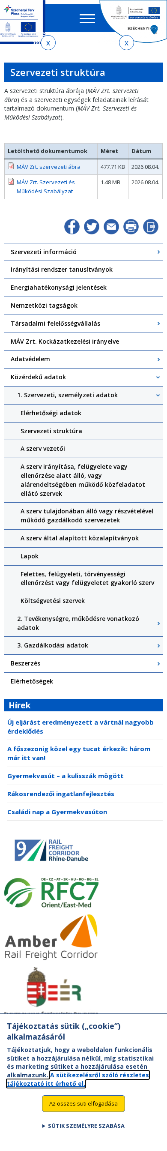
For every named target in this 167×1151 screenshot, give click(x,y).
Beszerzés (25, 663)
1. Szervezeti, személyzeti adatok (67, 395)
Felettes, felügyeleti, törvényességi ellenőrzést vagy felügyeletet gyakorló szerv (87, 578)
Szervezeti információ (44, 252)
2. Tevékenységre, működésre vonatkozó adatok (78, 623)
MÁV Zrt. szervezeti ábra (49, 167)
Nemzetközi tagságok (44, 305)
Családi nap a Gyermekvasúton (57, 811)
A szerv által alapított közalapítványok (80, 538)
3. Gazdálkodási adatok (52, 645)
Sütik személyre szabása (86, 1126)
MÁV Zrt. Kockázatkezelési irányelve (65, 341)
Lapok (30, 556)
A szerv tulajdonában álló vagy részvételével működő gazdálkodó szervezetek (87, 515)
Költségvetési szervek (53, 600)
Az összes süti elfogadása (83, 1103)
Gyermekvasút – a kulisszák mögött (65, 775)
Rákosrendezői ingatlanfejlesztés (60, 793)
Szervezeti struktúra (51, 431)
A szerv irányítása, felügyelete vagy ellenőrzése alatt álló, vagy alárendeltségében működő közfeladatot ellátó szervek (83, 479)
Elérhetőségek (32, 681)
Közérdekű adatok (38, 377)
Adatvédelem (30, 359)
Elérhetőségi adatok (51, 413)
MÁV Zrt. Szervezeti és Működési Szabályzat (46, 186)
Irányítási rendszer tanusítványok (62, 269)
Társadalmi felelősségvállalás (55, 323)
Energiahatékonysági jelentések (59, 287)
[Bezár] (48, 42)
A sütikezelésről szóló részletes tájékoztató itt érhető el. (78, 1079)
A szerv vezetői (43, 448)
